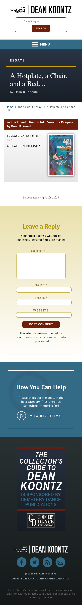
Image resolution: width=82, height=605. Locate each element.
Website (41, 310)
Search (41, 28)
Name (41, 285)
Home (9, 107)
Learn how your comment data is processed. (45, 339)
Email (41, 298)
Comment (41, 251)
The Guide (24, 107)
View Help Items (45, 416)
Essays (38, 107)
